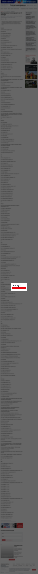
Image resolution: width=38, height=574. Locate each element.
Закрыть (19, 289)
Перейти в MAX (19, 287)
